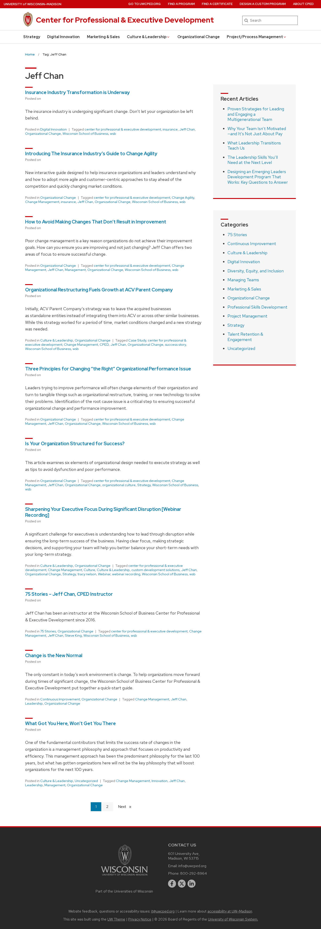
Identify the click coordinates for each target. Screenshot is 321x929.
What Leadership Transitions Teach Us (254, 145)
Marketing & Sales (103, 36)
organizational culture (119, 485)
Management (75, 269)
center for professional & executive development (123, 129)
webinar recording (126, 574)
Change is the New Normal (53, 655)
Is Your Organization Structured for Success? (75, 444)
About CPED (303, 4)
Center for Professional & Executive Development (125, 20)
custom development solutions (155, 570)
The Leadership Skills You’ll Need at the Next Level (252, 160)
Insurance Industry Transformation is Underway (78, 92)
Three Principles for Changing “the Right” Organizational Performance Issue (108, 369)
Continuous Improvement (60, 699)
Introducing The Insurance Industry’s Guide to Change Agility (91, 154)
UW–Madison (32, 4)
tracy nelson (87, 574)
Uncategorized (86, 780)
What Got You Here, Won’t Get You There (70, 723)
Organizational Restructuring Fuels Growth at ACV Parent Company (99, 290)
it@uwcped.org (163, 911)
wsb (113, 133)
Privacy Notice (139, 919)
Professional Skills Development (257, 307)
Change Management (42, 201)
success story (175, 344)
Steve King (73, 635)
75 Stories (48, 631)
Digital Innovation (63, 36)
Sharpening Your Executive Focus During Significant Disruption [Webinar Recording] (103, 512)
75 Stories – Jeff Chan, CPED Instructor (69, 594)
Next (126, 806)
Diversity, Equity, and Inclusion (255, 271)
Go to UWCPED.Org (144, 4)
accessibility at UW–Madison (229, 911)
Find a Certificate (217, 4)
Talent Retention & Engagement (245, 336)
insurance (170, 129)
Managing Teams (243, 279)
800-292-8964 (193, 873)
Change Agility (183, 197)
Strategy (31, 36)
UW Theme (116, 919)
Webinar (104, 574)
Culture (89, 570)
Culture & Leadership (146, 36)
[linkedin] (192, 884)
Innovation (160, 780)
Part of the (124, 891)
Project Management (247, 316)
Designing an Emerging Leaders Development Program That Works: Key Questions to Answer (257, 177)
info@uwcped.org (192, 865)
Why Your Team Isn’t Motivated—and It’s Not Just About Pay (256, 131)
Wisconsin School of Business (85, 133)
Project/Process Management (255, 36)
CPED (104, 344)
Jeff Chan (187, 129)
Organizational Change (198, 36)
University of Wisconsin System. (233, 919)
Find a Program (181, 4)
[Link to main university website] (124, 876)
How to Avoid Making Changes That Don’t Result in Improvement (96, 222)
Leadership (34, 703)
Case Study (137, 340)
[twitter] (182, 884)
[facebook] (172, 884)
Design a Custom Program (263, 4)
